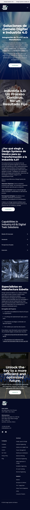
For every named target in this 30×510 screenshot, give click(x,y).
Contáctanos (15, 65)
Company (4, 444)
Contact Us (15, 392)
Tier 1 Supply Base (20, 485)
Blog (3, 458)
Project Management (21, 450)
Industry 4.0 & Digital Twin (22, 447)
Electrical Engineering (21, 471)
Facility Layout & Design (21, 441)
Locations (4, 447)
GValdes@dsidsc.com (6, 428)
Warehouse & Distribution (22, 453)
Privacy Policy (5, 455)
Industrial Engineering (21, 444)
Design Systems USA (8, 1)
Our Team (4, 453)
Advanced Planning (20, 455)
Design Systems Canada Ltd (22, 1)
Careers (3, 450)
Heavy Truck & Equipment (22, 488)
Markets (18, 479)
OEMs (17, 491)
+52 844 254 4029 (6, 426)
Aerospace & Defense (21, 482)
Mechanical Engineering (21, 458)
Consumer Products (20, 494)
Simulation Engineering (21, 466)
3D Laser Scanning (20, 469)
